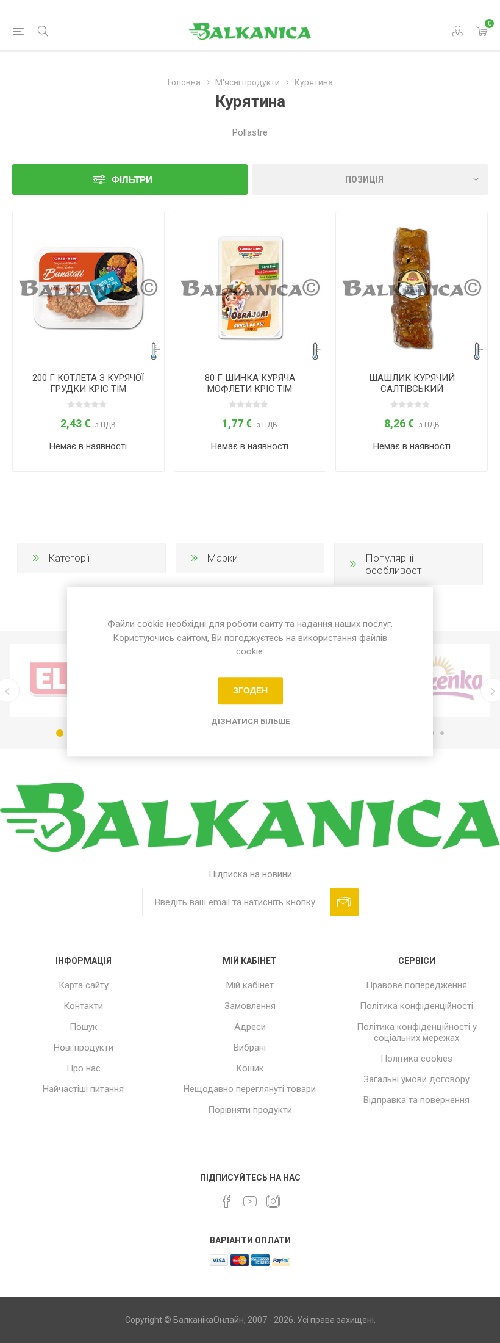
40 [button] (442, 733)
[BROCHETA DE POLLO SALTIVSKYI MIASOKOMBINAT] (411, 288)
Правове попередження (416, 985)
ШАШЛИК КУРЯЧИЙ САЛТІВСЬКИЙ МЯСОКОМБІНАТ (412, 388)
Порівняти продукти (250, 1109)
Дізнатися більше (250, 721)
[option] (65, 680)
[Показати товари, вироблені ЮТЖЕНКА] (434, 680)
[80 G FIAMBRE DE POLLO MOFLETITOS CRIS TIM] (250, 288)
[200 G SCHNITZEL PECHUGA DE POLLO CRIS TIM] (88, 288)
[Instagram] (273, 1201)
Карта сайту (84, 985)
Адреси (250, 1026)
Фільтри (132, 180)
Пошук (84, 1026)
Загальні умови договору (416, 1079)
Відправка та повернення (416, 1100)
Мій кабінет (250, 985)
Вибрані (250, 1047)
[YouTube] (250, 1201)
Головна (184, 82)
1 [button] (59, 733)
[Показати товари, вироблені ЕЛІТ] (65, 680)
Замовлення (250, 1006)
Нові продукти (83, 1047)
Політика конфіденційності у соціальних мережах (417, 1032)
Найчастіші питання (83, 1089)
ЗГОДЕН (250, 690)
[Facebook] (227, 1201)
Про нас (83, 1068)
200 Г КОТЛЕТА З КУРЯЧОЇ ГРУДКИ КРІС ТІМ (88, 383)
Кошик (250, 1068)
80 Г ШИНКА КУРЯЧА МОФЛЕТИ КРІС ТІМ (250, 383)
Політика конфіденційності (416, 1006)
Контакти (83, 1006)
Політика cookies (416, 1058)
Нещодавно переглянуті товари (250, 1089)
